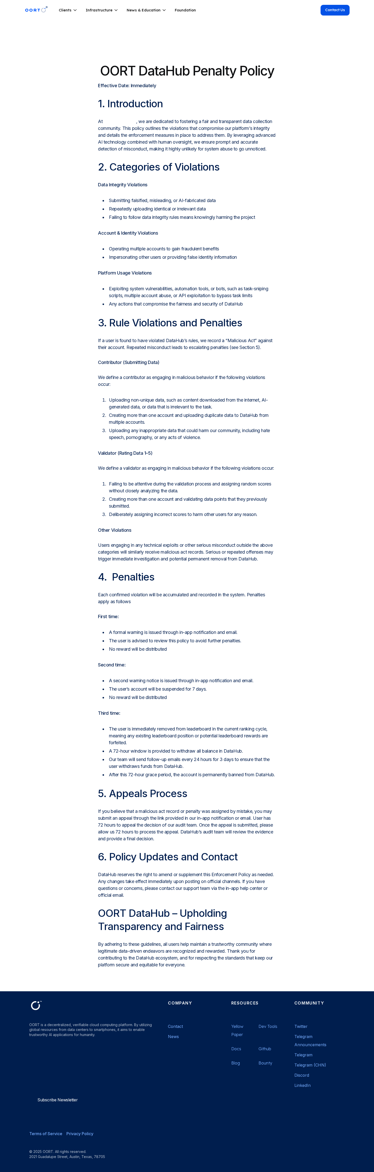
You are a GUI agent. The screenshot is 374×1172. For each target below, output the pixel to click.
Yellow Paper (237, 1030)
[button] (68, 10)
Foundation (185, 10)
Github (264, 1048)
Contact (175, 1026)
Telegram (303, 1054)
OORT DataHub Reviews (57, 1066)
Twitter (301, 1026)
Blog (235, 1063)
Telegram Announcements (310, 1040)
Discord (301, 1075)
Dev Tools (267, 1026)
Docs (236, 1048)
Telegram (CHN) (310, 1065)
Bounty (265, 1063)
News (173, 1036)
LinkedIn (302, 1085)
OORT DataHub (120, 121)
